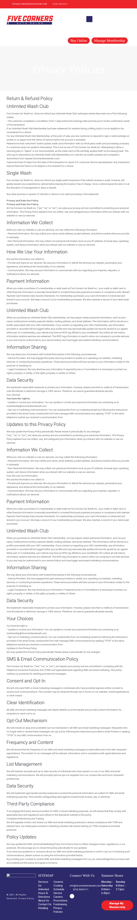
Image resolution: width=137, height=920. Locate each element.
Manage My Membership (117, 905)
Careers (58, 896)
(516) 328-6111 (60, 4)
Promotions (60, 900)
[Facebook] (127, 4)
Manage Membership (109, 40)
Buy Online (78, 40)
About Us (43, 900)
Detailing (43, 908)
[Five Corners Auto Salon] (30, 19)
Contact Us (44, 904)
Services (43, 881)
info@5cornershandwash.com (29, 4)
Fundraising (60, 904)
